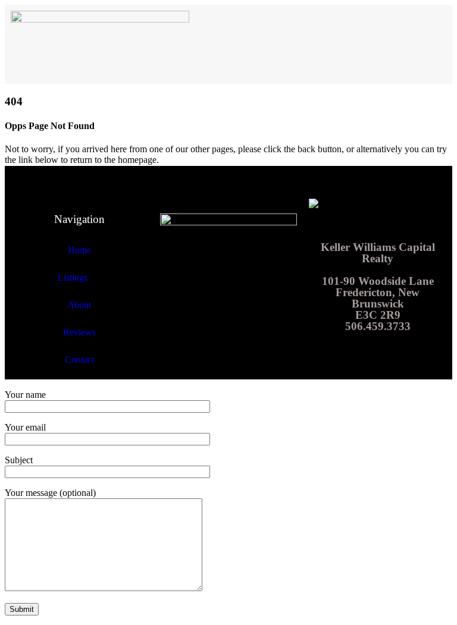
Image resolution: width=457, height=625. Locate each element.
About (79, 305)
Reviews (79, 332)
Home (79, 250)
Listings (72, 277)
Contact (79, 359)
